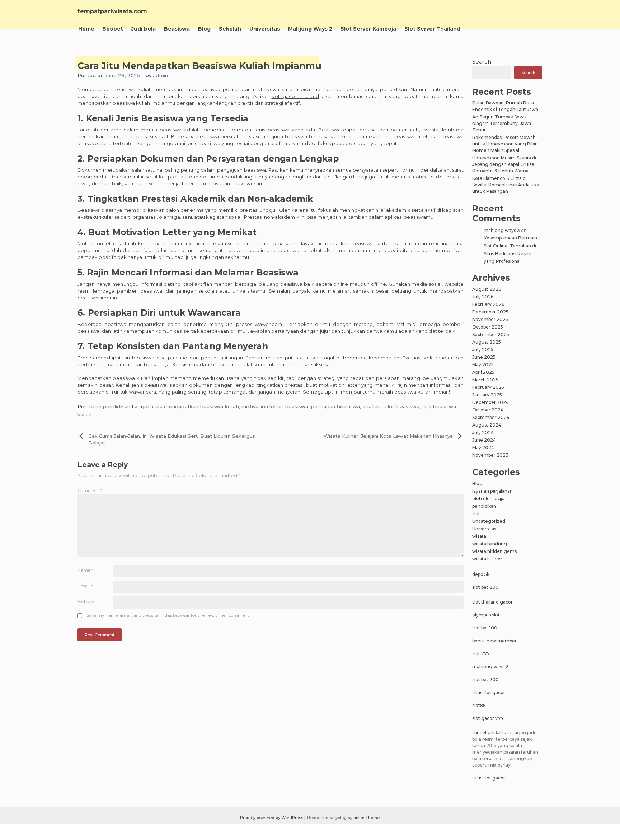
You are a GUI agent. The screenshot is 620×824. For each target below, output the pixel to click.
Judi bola (143, 28)
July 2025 (482, 349)
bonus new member (494, 640)
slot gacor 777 (488, 718)
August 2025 (486, 342)
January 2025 (487, 394)
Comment (90, 490)
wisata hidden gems (494, 551)
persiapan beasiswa (335, 406)
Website (86, 601)
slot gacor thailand (295, 96)
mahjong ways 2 (490, 666)
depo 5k (480, 574)
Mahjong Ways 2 (310, 28)
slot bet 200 (485, 587)
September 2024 (490, 417)
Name (85, 570)
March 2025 (485, 379)
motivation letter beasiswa (274, 406)
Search (481, 61)
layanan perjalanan (492, 491)
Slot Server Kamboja (368, 28)
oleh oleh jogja (488, 498)
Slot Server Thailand (432, 28)
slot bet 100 (484, 627)
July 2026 (482, 296)
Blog (204, 28)
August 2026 (486, 289)
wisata (479, 536)
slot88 (479, 705)
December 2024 (490, 402)
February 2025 (488, 387)
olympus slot (486, 615)
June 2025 (483, 357)
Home (86, 28)
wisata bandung (489, 543)
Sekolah (230, 28)
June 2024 (484, 440)
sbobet (479, 732)
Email (85, 585)
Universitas (264, 28)
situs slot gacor (488, 692)
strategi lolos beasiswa (391, 406)
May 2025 (483, 364)
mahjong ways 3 (502, 230)
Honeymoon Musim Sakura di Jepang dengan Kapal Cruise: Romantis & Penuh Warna (504, 164)
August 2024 (486, 425)
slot (476, 513)
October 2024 (487, 410)
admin (160, 75)
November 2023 (490, 455)
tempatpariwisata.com (112, 11)
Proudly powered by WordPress (272, 817)
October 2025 (487, 327)
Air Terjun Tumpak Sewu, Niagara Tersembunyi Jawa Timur (501, 123)
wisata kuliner (487, 559)
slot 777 (481, 653)
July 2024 (483, 432)
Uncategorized (488, 521)
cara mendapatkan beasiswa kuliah (195, 406)
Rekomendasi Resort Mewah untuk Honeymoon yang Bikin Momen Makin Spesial (505, 144)
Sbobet (113, 28)
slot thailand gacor (492, 602)
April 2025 (483, 372)
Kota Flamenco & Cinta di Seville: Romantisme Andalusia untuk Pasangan (505, 185)
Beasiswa (177, 28)
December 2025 (490, 312)
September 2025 (490, 334)
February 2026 (488, 304)
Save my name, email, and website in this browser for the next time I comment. (168, 615)
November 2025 (490, 319)
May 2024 (483, 447)
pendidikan (116, 406)
